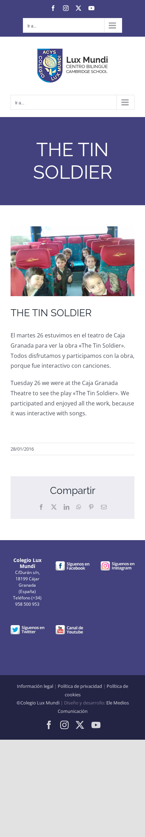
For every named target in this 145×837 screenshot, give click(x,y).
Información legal (35, 686)
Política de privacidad (80, 686)
